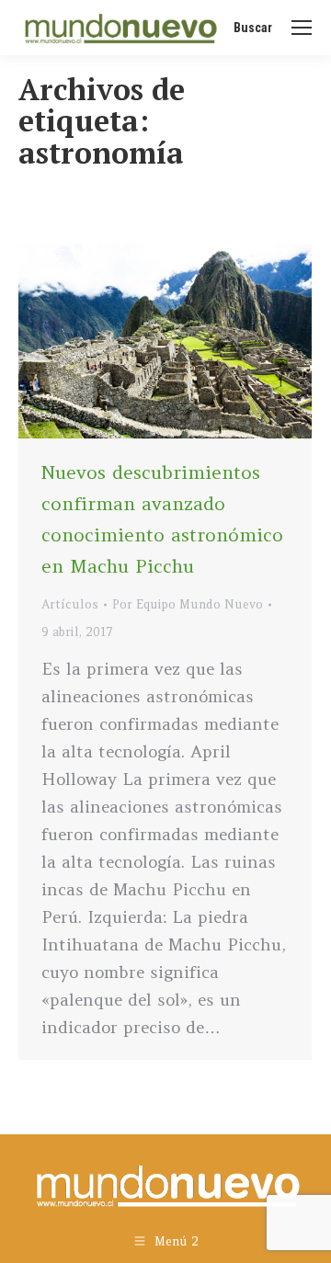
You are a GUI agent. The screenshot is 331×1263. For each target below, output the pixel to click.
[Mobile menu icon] (302, 28)
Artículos (69, 604)
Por (187, 604)
